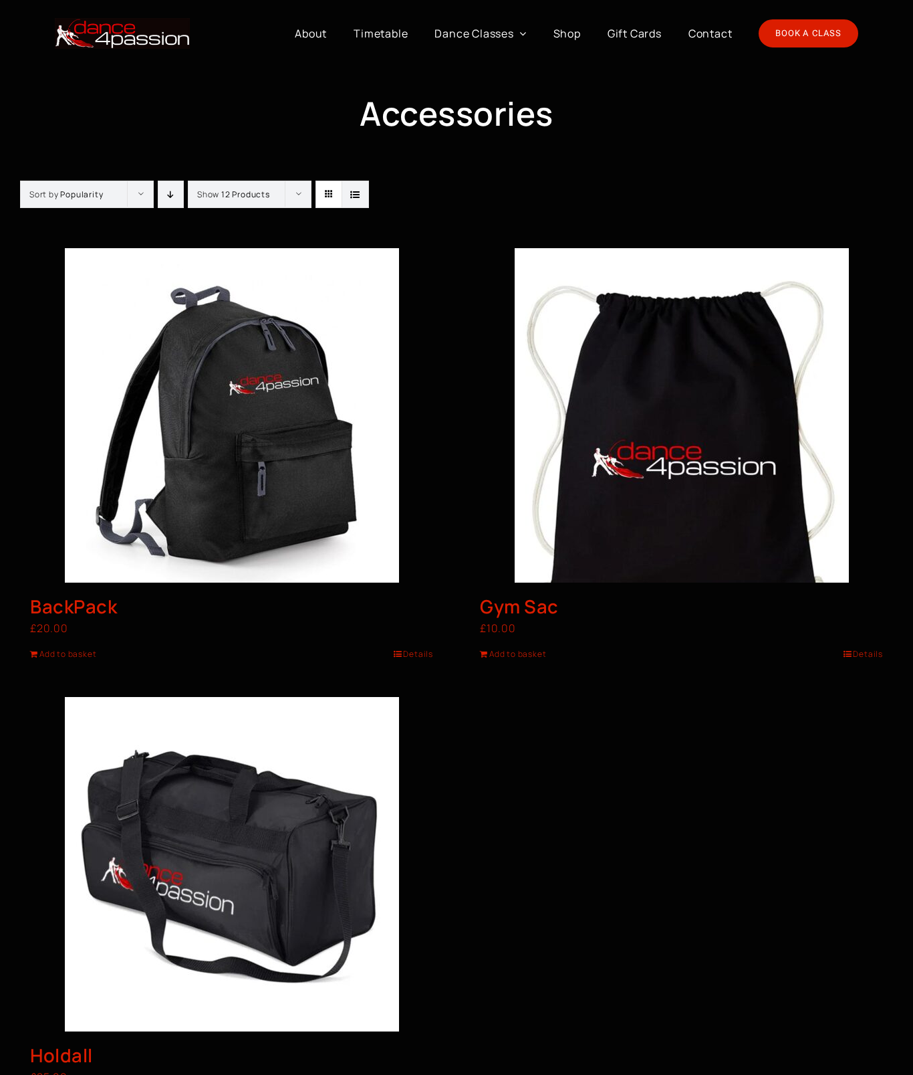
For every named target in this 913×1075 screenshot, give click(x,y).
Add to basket (67, 654)
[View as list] (355, 194)
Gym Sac (519, 606)
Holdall (61, 1055)
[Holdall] (231, 864)
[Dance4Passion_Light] (122, 23)
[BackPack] (231, 415)
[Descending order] (171, 194)
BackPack (73, 606)
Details (418, 654)
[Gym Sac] (681, 415)
